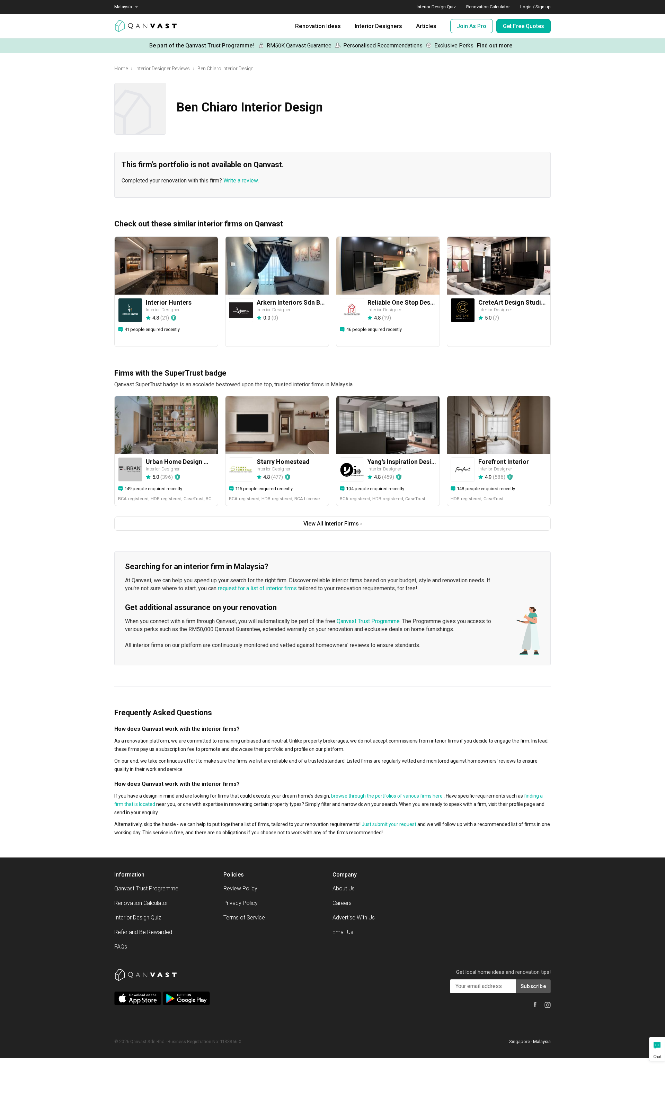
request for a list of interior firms (257, 588)
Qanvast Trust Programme (368, 621)
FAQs (120, 946)
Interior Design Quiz (436, 6)
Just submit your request (389, 824)
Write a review (240, 180)
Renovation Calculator (488, 6)
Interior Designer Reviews (162, 68)
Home (121, 68)
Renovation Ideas (318, 26)
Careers (342, 903)
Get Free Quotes (523, 26)
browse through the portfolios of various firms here (387, 796)
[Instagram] (547, 1005)
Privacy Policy (240, 903)
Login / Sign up (535, 6)
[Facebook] (535, 1004)
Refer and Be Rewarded (143, 932)
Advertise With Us (353, 917)
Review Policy (240, 888)
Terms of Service (244, 917)
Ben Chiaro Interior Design (225, 68)
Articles (426, 26)
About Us (343, 888)
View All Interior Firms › (332, 523)
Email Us (342, 932)
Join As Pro (471, 26)
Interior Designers (378, 26)
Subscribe (533, 986)
